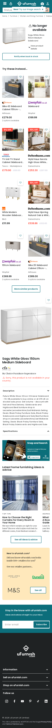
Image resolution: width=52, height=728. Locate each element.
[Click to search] (46, 10)
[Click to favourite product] (20, 77)
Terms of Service (12, 724)
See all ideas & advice (26, 539)
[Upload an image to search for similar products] (42, 3)
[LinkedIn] (46, 701)
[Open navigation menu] (4, 3)
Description (8, 390)
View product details (37, 47)
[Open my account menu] (48, 3)
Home (4, 16)
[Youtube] (22, 701)
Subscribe (41, 624)
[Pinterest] (30, 701)
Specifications (10, 431)
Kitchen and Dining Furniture (31, 16)
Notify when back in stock (26, 56)
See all (38, 590)
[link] (13, 87)
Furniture (13, 16)
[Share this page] (11, 3)
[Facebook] (15, 701)
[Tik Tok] (38, 701)
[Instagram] (7, 701)
